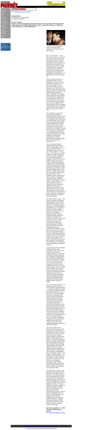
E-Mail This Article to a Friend (22, 11)
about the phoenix (29, 426)
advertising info (39, 426)
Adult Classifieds (4, 23)
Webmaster (48, 426)
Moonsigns (3, 18)
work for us (55, 426)
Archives (3, 36)
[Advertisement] (41, 419)
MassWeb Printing (4, 27)
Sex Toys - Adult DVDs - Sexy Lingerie (5, 47)
